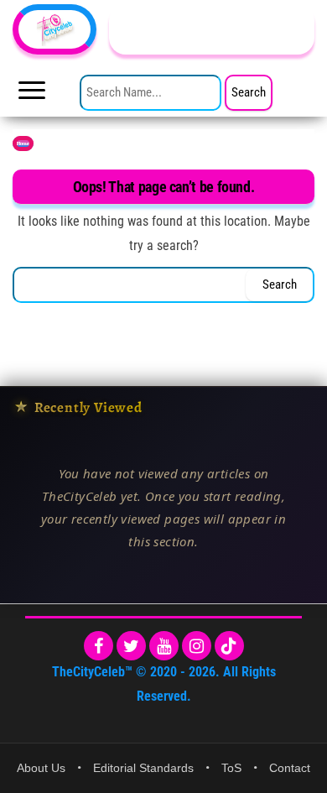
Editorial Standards (143, 768)
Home (23, 143)
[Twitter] (131, 645)
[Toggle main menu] (31, 94)
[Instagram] (196, 645)
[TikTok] (229, 645)
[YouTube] (164, 645)
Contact (289, 768)
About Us (41, 768)
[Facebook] (98, 645)
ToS (231, 768)
